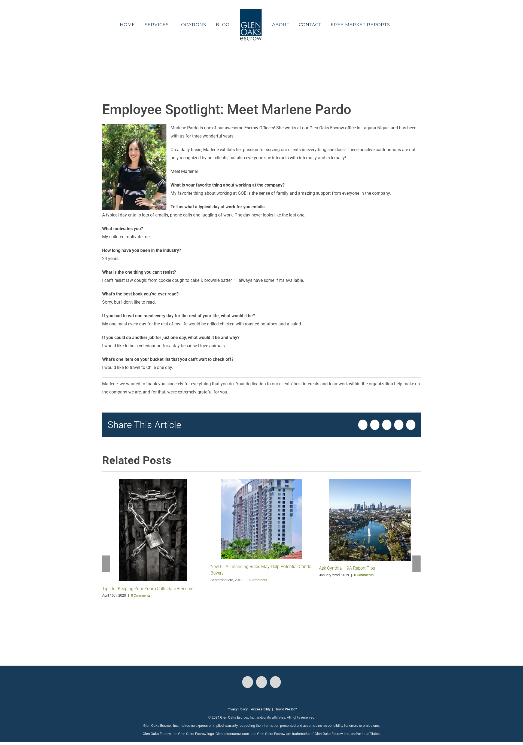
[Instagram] (261, 682)
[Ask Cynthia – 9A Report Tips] (370, 519)
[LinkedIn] (275, 682)
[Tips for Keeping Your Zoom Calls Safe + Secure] (153, 529)
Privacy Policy (237, 709)
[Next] (416, 563)
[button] (387, 24)
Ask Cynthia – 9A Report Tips (347, 568)
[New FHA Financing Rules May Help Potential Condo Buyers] (261, 518)
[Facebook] (247, 682)
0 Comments (141, 595)
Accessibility (260, 709)
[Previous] (106, 563)
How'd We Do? (286, 709)
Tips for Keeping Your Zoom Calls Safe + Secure (147, 588)
